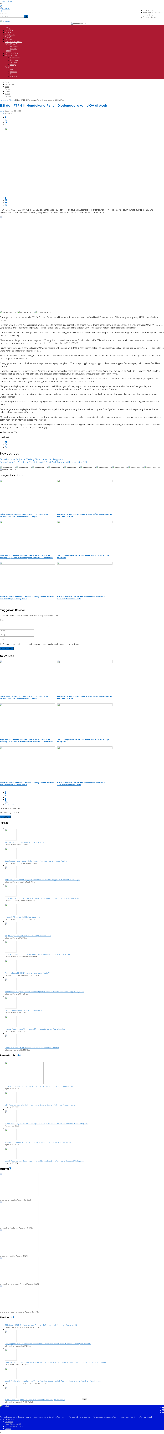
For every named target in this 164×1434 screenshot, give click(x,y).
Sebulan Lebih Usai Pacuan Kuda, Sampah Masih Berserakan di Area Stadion (36, 861)
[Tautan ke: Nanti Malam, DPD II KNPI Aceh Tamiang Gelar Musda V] (11, 970)
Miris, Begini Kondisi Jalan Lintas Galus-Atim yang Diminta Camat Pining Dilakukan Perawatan (42, 898)
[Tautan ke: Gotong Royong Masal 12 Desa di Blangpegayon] (11, 1008)
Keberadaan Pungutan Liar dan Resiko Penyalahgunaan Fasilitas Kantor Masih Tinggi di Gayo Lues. (44, 991)
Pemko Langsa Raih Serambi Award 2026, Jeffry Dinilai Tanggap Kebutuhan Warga (39, 1086)
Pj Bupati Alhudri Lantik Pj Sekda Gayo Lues (22, 917)
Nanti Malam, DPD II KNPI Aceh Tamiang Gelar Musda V (27, 973)
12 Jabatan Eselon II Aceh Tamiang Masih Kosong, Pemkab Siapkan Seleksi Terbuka (38, 1142)
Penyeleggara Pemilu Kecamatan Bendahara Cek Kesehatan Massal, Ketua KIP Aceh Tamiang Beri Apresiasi (48, 1343)
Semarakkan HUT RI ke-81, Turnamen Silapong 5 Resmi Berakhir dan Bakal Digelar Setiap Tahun (27, 784)
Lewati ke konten (7, 1)
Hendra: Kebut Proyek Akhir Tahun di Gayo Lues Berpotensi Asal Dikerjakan (35, 1029)
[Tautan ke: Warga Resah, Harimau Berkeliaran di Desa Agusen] (11, 840)
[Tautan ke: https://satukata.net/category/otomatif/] (19, 1055)
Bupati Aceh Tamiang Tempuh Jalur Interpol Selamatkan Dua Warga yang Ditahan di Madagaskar (44, 1161)
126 (6, 802)
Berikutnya (9, 804)
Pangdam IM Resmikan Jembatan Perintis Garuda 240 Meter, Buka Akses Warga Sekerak (35, 1309)
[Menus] (1, 3)
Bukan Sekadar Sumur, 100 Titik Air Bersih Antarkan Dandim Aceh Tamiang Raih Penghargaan (38, 1197)
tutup (84, 1399)
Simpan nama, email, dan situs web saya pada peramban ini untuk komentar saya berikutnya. (41, 644)
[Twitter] (6, 444)
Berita (2, 113)
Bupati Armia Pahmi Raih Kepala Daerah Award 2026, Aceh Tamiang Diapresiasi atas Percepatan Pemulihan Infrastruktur (26, 740)
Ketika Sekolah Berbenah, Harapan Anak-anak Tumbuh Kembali (26, 1225)
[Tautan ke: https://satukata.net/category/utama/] (10, 1168)
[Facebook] (6, 441)
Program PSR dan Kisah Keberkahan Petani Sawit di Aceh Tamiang (32, 1047)
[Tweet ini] (6, 120)
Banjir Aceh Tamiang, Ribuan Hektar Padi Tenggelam (31, 459)
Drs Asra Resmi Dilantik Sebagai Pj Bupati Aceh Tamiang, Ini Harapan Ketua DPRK (44, 462)
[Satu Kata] (5, 8)
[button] (26, 16)
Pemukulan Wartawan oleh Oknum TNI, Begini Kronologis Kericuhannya (29, 1253)
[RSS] (6, 447)
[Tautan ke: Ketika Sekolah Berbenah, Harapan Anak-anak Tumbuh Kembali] (19, 1223)
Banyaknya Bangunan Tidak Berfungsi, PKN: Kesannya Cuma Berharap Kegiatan (37, 954)
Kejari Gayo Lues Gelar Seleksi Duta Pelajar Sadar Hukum (28, 935)
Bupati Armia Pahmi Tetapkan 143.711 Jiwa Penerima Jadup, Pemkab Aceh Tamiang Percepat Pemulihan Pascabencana (53, 1381)
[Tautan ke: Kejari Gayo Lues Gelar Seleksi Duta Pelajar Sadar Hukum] (11, 933)
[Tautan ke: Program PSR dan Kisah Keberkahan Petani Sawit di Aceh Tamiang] (11, 1045)
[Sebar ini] (5, 117)
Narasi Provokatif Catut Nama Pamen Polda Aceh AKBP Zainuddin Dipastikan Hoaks (81, 784)
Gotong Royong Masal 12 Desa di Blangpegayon (24, 1010)
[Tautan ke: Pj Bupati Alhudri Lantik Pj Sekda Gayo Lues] (11, 914)
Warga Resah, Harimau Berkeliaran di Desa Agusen (25, 842)
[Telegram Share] (6, 122)
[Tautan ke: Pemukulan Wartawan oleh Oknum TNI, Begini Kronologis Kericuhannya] (19, 1251)
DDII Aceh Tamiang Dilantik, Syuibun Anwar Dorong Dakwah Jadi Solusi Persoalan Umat (40, 1105)
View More (5, 817)
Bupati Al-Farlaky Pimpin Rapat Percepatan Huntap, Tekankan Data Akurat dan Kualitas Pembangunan (46, 1123)
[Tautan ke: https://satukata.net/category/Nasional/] (12, 1317)
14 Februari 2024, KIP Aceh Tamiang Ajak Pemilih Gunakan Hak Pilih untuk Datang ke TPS (41, 1325)
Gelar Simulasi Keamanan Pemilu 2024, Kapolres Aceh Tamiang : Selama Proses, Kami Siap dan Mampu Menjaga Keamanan (55, 1362)
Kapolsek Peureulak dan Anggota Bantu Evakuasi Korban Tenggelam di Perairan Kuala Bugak (42, 879)
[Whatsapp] (6, 125)
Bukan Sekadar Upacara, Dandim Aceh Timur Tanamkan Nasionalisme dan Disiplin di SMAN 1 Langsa (24, 697)
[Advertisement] (82, 1416)
